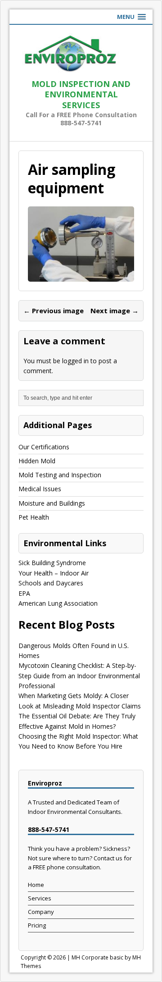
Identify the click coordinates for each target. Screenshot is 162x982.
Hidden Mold (36, 461)
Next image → (114, 310)
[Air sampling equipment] (81, 276)
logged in (75, 360)
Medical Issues (39, 488)
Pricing (37, 925)
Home (36, 885)
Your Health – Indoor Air (53, 573)
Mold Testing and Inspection (59, 474)
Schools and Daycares (50, 583)
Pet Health (33, 517)
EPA (24, 593)
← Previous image (53, 310)
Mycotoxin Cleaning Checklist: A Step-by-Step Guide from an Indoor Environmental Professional (79, 675)
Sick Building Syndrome (52, 562)
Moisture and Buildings (51, 503)
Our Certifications (43, 447)
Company (41, 912)
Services (39, 898)
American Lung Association (58, 603)
